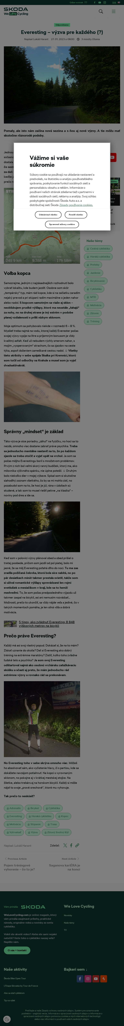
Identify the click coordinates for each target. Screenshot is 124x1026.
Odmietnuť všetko (48, 215)
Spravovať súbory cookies (62, 224)
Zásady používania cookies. (76, 205)
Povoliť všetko (76, 215)
